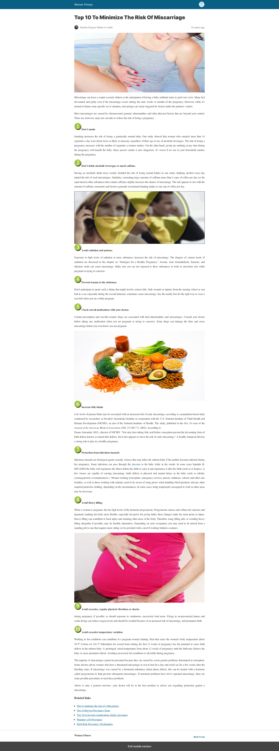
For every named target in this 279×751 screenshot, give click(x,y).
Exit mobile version (139, 746)
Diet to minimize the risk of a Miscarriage (98, 706)
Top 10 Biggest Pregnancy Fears (93, 710)
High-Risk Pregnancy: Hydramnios (95, 724)
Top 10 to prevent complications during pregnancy (102, 715)
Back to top (199, 737)
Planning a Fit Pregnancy (90, 719)
